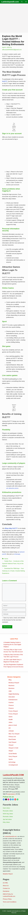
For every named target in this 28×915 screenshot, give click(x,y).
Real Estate (12, 739)
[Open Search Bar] (22, 1)
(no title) (5, 882)
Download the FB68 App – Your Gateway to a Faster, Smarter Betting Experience (13, 571)
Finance (11, 705)
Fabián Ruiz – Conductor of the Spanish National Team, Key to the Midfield (13, 563)
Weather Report (8, 874)
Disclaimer (6, 891)
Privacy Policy (7, 899)
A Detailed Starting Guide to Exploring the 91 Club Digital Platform (12, 644)
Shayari (11, 745)
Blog (10, 680)
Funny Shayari (13, 711)
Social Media (13, 753)
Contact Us (6, 888)
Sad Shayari (12, 742)
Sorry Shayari (13, 756)
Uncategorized (13, 765)
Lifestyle (11, 731)
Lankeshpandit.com (10, 2)
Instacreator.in (11, 794)
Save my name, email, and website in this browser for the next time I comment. (13, 620)
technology (12, 762)
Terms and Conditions (9, 902)
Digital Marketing (14, 694)
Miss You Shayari (14, 733)
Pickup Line (12, 736)
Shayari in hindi (13, 748)
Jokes (10, 722)
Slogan (11, 750)
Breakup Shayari (14, 682)
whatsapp (17, 554)
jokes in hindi (13, 725)
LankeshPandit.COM (13, 775)
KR (10, 728)
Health (11, 719)
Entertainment (13, 699)
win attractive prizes (12, 488)
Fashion (11, 702)
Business (11, 685)
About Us (6, 885)
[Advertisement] (14, 18)
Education (12, 697)
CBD (10, 691)
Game (6, 558)
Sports (11, 759)
